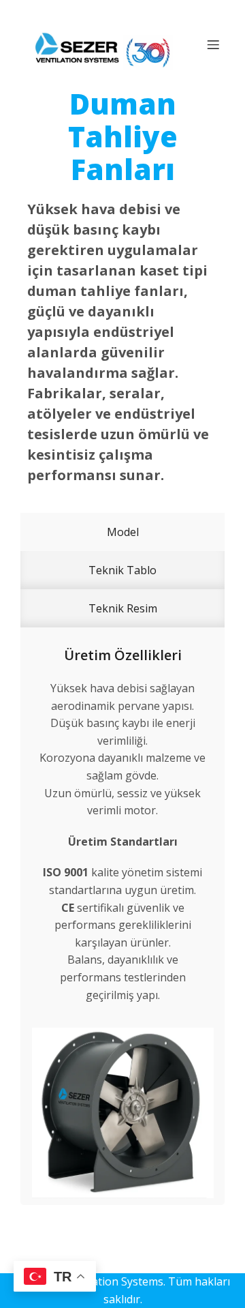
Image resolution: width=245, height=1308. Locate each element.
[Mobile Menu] (213, 44)
